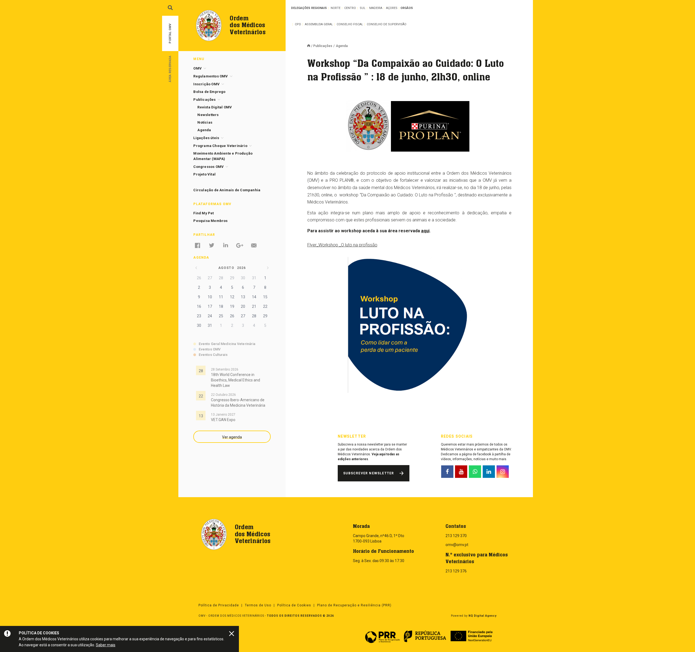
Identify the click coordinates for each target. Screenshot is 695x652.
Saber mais (105, 645)
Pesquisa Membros (210, 221)
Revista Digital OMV (214, 107)
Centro (350, 8)
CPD (298, 24)
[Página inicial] (310, 46)
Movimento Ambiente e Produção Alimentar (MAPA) (222, 156)
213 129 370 (456, 536)
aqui (425, 230)
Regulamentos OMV (210, 76)
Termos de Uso (258, 605)
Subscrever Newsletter (368, 473)
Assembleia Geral (319, 24)
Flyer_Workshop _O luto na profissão (342, 244)
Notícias (204, 122)
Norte (335, 8)
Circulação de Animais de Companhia (226, 190)
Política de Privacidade (218, 605)
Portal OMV (170, 33)
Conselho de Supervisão (386, 24)
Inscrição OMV (206, 84)
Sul (362, 8)
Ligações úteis (206, 138)
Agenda (204, 130)
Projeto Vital (204, 174)
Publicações (322, 46)
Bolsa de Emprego (209, 92)
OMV (197, 68)
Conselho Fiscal (350, 24)
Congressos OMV (208, 167)
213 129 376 (456, 571)
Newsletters (208, 115)
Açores (391, 8)
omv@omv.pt (457, 545)
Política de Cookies (294, 605)
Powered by (474, 615)
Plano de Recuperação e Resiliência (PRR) (354, 605)
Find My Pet (203, 213)
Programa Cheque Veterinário (220, 146)
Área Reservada (170, 68)
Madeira (375, 8)
